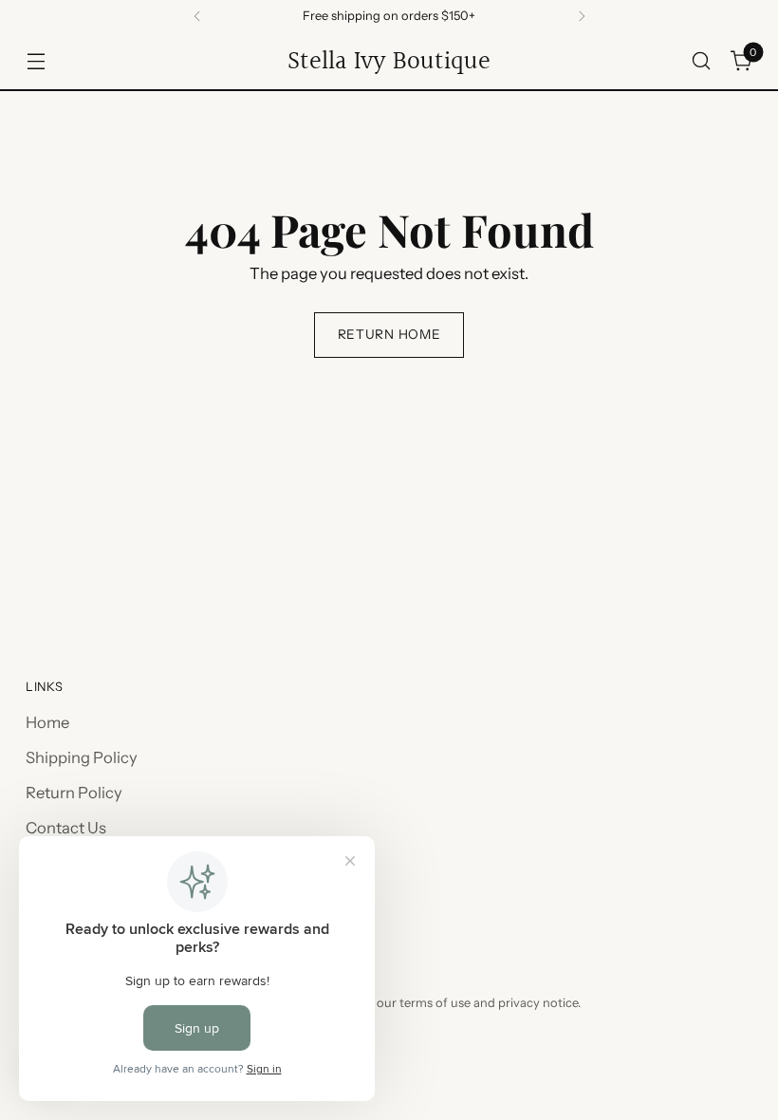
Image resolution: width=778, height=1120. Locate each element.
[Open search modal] (701, 61)
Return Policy (74, 792)
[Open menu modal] (35, 61)
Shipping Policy (82, 757)
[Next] (581, 16)
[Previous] (197, 16)
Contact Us (66, 827)
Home (47, 722)
